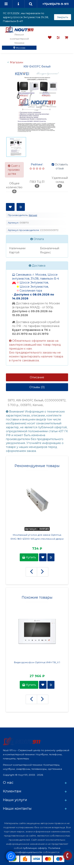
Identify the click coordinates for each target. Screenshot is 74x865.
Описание (37, 377)
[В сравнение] (21, 207)
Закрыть (62, 17)
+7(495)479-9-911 (55, 4)
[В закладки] (10, 207)
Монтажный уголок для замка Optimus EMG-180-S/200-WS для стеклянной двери (37, 536)
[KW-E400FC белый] (37, 102)
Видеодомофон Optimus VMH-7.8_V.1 (37, 662)
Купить (30, 557)
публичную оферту (35, 848)
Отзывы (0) (37, 387)
